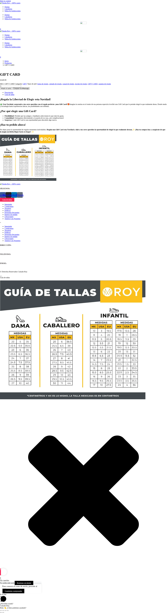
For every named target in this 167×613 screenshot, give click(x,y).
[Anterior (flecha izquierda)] (1, 612)
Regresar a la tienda (24, 583)
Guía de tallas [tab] (9, 94)
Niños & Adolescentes (13, 11)
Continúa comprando (13, 591)
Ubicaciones (9, 217)
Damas (7, 7)
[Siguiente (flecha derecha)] (3, 612)
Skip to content (5, 1)
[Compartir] (5, 610)
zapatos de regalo (104, 84)
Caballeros (8, 9)
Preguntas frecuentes (12, 213)
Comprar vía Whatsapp (21, 88)
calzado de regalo (55, 84)
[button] (21, 88)
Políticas (8, 210)
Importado (8, 204)
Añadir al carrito (6, 88)
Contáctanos (9, 206)
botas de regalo (42, 84)
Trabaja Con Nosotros (12, 219)
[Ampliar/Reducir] (1, 610)
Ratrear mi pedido (11, 215)
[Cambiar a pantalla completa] (3, 610)
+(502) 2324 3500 (6, 259)
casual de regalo (68, 84)
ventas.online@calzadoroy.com (11, 268)
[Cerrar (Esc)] (8, 610)
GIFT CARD (93, 84)
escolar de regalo (81, 84)
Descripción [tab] (9, 92)
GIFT (25, 84)
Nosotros (8, 208)
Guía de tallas (7, 200)
